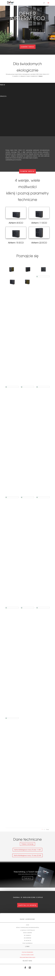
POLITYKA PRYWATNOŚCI (27, 952)
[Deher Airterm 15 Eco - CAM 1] (12, 608)
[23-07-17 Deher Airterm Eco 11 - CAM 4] (42, 387)
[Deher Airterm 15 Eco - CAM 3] (12, 718)
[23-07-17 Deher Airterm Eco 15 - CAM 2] (27, 497)
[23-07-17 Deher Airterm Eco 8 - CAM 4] (27, 272)
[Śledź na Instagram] (30, 968)
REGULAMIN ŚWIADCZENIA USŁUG (27, 957)
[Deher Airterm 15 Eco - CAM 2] (27, 608)
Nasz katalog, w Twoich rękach (27, 871)
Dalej (47, 829)
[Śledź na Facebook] (25, 968)
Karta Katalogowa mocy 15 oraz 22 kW (27, 855)
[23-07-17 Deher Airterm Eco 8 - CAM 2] (12, 272)
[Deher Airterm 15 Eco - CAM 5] (12, 497)
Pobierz (27, 878)
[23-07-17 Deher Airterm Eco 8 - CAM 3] (27, 284)
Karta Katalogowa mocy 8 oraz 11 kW (27, 850)
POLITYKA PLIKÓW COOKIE (27, 954)
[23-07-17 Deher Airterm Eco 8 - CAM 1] (12, 284)
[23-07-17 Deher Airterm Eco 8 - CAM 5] (42, 272)
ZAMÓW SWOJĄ (27, 171)
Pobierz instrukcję (27, 844)
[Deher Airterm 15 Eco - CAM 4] (42, 608)
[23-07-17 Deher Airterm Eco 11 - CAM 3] (27, 387)
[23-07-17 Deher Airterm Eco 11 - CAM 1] (42, 276)
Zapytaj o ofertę (27, 905)
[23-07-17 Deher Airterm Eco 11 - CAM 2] (12, 387)
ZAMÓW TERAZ (27, 47)
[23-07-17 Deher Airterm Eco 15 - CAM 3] (42, 497)
